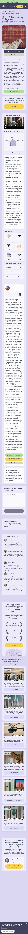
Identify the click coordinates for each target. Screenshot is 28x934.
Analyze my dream (15, 51)
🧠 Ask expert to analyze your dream (14, 459)
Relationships (12, 11)
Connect (16, 2)
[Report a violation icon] (19, 59)
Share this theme (15, 55)
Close (25, 931)
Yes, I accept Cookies (8, 931)
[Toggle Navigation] (25, 6)
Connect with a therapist (15, 455)
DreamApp (4, 11)
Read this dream (14, 689)
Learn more (4, 927)
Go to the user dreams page (9, 664)
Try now (20, 6)
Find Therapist (14, 91)
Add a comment (14, 511)
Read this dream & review (14, 800)
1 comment (6, 547)
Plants (19, 11)
